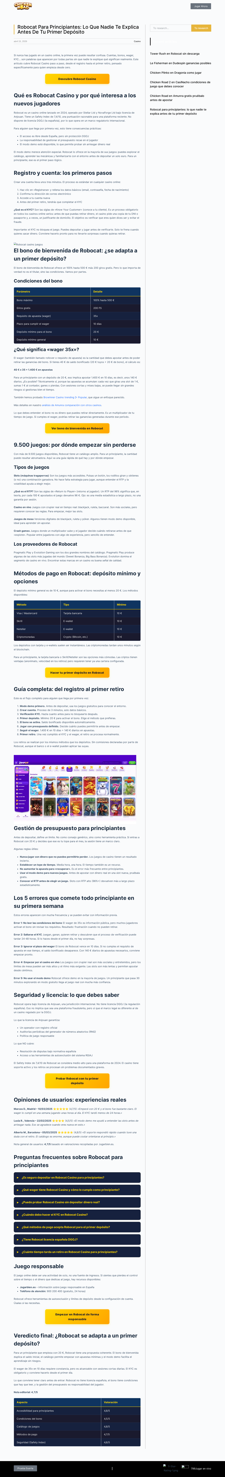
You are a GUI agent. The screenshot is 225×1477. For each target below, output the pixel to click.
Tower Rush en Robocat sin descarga (174, 53)
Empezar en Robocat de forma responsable (77, 1317)
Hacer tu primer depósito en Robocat (77, 672)
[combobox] (170, 28)
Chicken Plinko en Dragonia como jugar (176, 72)
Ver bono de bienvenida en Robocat (77, 428)
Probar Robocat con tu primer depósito (77, 1081)
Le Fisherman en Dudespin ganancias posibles (180, 63)
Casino (137, 41)
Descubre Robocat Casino (77, 79)
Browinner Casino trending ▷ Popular (65, 397)
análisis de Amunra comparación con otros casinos (71, 405)
